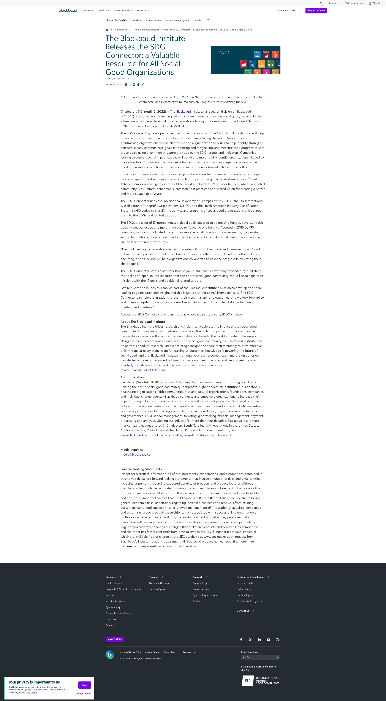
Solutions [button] (102, 10)
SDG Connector (138, 133)
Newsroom (121, 29)
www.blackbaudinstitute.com (144, 370)
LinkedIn (189, 435)
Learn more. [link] (31, 692)
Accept (84, 685)
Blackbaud (243, 111)
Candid (199, 133)
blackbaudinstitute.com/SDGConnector (215, 314)
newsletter (128, 360)
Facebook (225, 435)
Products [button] (86, 10)
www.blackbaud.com (135, 435)
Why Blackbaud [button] (122, 10)
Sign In (376, 3)
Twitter (177, 435)
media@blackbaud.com (137, 454)
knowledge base (166, 360)
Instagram (204, 435)
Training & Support (354, 3)
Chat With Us (115, 639)
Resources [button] (142, 10)
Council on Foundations (234, 133)
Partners (333, 3)
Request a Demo (316, 10)
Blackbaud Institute (190, 111)
